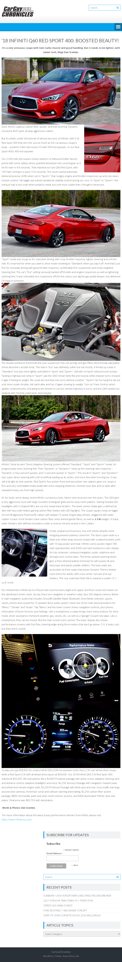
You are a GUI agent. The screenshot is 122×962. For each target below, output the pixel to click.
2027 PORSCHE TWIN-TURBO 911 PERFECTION (68, 900)
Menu (118, 27)
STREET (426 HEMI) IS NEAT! (57, 905)
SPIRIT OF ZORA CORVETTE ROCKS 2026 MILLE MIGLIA (72, 915)
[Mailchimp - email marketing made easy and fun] (74, 865)
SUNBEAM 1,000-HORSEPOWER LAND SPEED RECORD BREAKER (77, 895)
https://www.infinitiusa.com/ (17, 819)
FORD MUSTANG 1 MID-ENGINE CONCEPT (65, 910)
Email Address (55, 853)
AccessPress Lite (71, 956)
